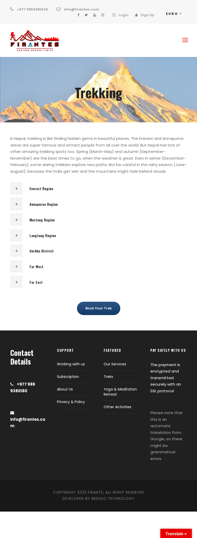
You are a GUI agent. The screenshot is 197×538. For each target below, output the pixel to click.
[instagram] (102, 15)
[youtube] (94, 15)
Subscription (68, 376)
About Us (65, 389)
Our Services (115, 364)
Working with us (71, 364)
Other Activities (117, 406)
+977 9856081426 (32, 9)
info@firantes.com (81, 9)
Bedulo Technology (113, 498)
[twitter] (86, 15)
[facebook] (78, 15)
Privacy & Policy (71, 401)
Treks (108, 376)
